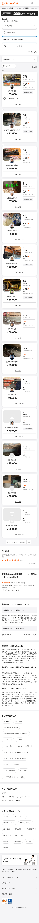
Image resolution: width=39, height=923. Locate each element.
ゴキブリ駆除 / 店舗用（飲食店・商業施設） (15, 733)
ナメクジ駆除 (23, 771)
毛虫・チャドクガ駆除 (23, 746)
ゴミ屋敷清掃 (30, 829)
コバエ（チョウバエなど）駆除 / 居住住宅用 (15, 752)
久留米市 (11, 797)
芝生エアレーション (19, 816)
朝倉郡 (11, 800)
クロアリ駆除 (7, 777)
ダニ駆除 (5, 764)
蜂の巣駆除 (6, 721)
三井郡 (4, 800)
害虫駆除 (5, 816)
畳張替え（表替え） (25, 823)
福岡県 (4, 793)
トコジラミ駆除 (7, 740)
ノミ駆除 (16, 764)
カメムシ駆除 (20, 777)
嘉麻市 (27, 797)
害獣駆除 (5, 841)
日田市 (17, 800)
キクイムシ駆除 (7, 746)
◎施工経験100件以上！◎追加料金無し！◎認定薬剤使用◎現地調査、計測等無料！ (19, 585)
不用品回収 (18, 829)
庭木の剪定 (6, 829)
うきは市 (20, 797)
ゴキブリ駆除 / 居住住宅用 (10, 727)
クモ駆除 (19, 740)
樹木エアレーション (9, 823)
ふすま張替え (17, 841)
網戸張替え (6, 847)
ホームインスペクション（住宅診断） (14, 835)
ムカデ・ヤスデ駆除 (9, 771)
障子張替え (29, 841)
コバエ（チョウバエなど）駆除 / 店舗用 (14, 758)
